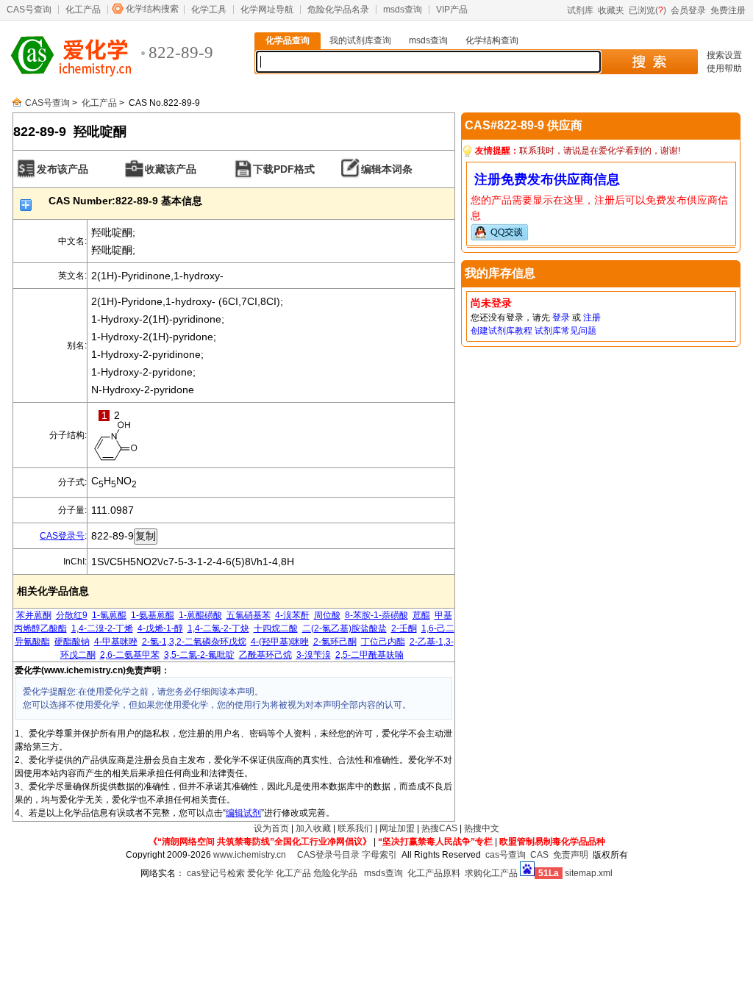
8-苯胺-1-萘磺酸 (376, 615)
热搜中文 (481, 828)
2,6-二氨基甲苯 (130, 655)
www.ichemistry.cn (249, 855)
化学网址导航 (266, 9)
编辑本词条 (387, 169)
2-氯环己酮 (335, 642)
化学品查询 (287, 40)
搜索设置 (724, 55)
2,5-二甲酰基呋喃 (369, 655)
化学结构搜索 (152, 9)
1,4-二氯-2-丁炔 (218, 628)
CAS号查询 (29, 9)
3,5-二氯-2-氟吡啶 (199, 655)
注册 (592, 317)
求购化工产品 (491, 873)
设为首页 (271, 828)
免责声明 (570, 855)
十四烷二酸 (276, 628)
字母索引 (379, 855)
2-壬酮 (404, 628)
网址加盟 (397, 828)
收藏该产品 (170, 169)
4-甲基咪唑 (116, 642)
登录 (561, 317)
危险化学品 (335, 873)
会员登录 (688, 10)
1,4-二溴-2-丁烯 (102, 628)
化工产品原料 (433, 873)
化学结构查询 (491, 40)
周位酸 (327, 615)
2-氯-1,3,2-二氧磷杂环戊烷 (194, 642)
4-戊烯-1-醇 (160, 628)
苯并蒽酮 (33, 615)
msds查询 (402, 9)
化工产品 (83, 9)
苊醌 (421, 615)
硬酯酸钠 (72, 642)
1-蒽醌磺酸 (200, 615)
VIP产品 (452, 9)
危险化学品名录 (338, 9)
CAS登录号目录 (328, 855)
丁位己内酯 (383, 642)
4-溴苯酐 (292, 615)
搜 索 (649, 61)
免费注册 (728, 10)
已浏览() (647, 10)
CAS (539, 855)
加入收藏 (313, 828)
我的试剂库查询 (360, 40)
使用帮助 (724, 68)
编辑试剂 (243, 813)
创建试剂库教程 (501, 331)
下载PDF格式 (284, 169)
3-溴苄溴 (313, 655)
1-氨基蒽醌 (152, 615)
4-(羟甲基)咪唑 (280, 642)
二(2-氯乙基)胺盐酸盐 (344, 628)
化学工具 (208, 9)
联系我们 (355, 828)
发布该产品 (62, 169)
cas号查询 (505, 855)
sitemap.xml (589, 873)
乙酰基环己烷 (265, 655)
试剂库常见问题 (565, 331)
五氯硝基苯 (248, 615)
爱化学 (260, 873)
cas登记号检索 (216, 873)
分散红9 (72, 615)
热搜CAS (439, 828)
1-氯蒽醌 (109, 615)
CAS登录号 (62, 536)
